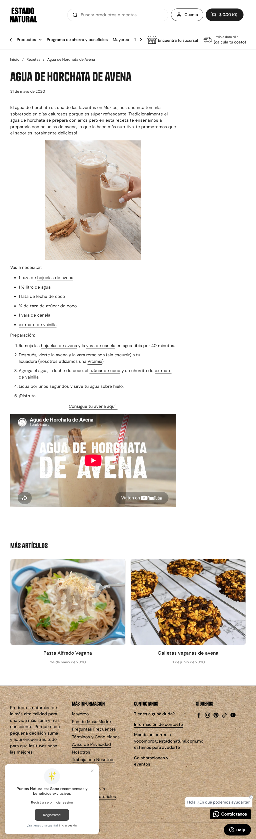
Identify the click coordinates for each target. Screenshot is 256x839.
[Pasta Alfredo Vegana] (68, 602)
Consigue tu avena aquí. (93, 406)
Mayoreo (80, 714)
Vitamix (95, 361)
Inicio (15, 59)
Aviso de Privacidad (91, 744)
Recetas (33, 59)
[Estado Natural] (23, 14)
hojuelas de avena (58, 126)
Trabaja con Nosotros (93, 759)
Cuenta (191, 14)
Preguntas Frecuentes (94, 729)
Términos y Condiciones (96, 737)
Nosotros (81, 752)
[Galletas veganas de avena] (188, 602)
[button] (225, 14)
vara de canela (35, 315)
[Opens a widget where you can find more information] (237, 830)
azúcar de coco (61, 306)
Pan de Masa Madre (91, 721)
